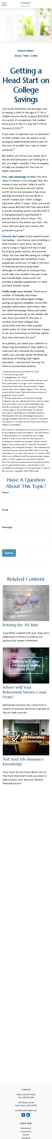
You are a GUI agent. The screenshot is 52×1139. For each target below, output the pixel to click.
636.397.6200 (29, 1094)
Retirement (26, 1128)
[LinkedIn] (28, 1115)
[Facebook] (23, 1115)
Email (5, 509)
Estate (26, 1134)
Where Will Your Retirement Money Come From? (24, 692)
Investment (26, 1131)
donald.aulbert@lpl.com (26, 1110)
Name (5, 492)
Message (7, 527)
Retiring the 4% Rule (20, 625)
